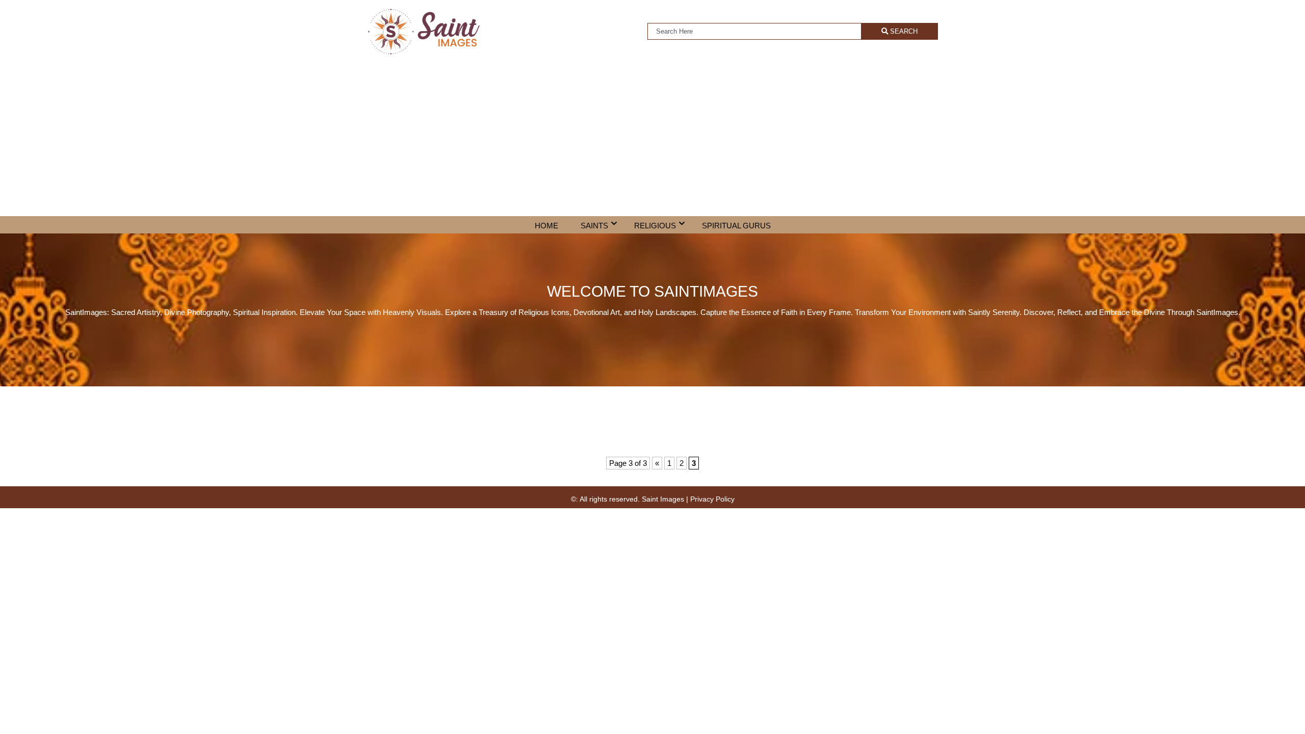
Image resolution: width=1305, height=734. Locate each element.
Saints (594, 225)
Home (546, 225)
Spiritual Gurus (736, 225)
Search (903, 31)
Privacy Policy (712, 499)
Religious (655, 225)
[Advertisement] (652, 139)
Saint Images (663, 499)
